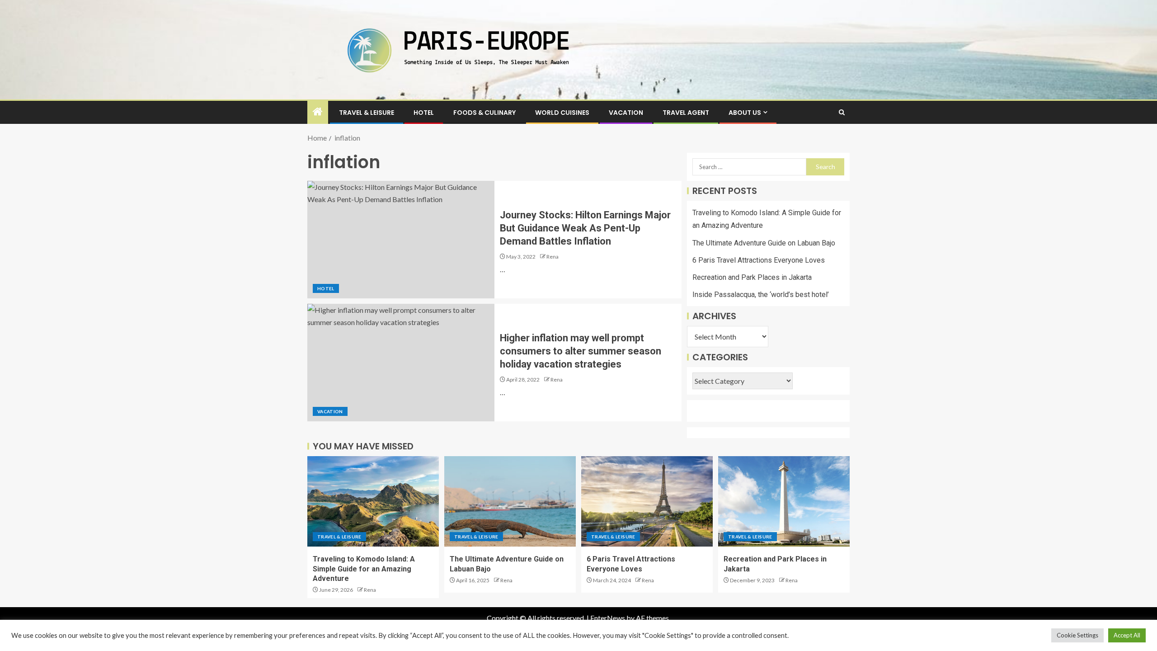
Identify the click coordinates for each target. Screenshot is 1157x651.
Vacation (626, 112)
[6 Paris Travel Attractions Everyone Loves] (647, 501)
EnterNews (607, 617)
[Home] (318, 111)
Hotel (424, 112)
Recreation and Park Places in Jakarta (752, 277)
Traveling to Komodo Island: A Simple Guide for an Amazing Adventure (364, 569)
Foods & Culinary (484, 112)
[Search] (841, 112)
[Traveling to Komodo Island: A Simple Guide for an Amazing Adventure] (373, 501)
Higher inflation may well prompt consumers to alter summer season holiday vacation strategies (580, 351)
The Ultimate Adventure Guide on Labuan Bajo (763, 243)
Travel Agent (686, 112)
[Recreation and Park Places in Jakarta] (784, 501)
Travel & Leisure (366, 112)
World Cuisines (562, 112)
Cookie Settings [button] (1077, 635)
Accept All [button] (1127, 635)
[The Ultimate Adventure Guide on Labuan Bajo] (510, 501)
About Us (745, 112)
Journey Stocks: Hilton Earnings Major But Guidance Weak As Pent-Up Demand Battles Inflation (585, 228)
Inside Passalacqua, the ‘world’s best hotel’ (760, 294)
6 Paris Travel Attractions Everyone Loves (758, 260)
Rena (552, 256)
